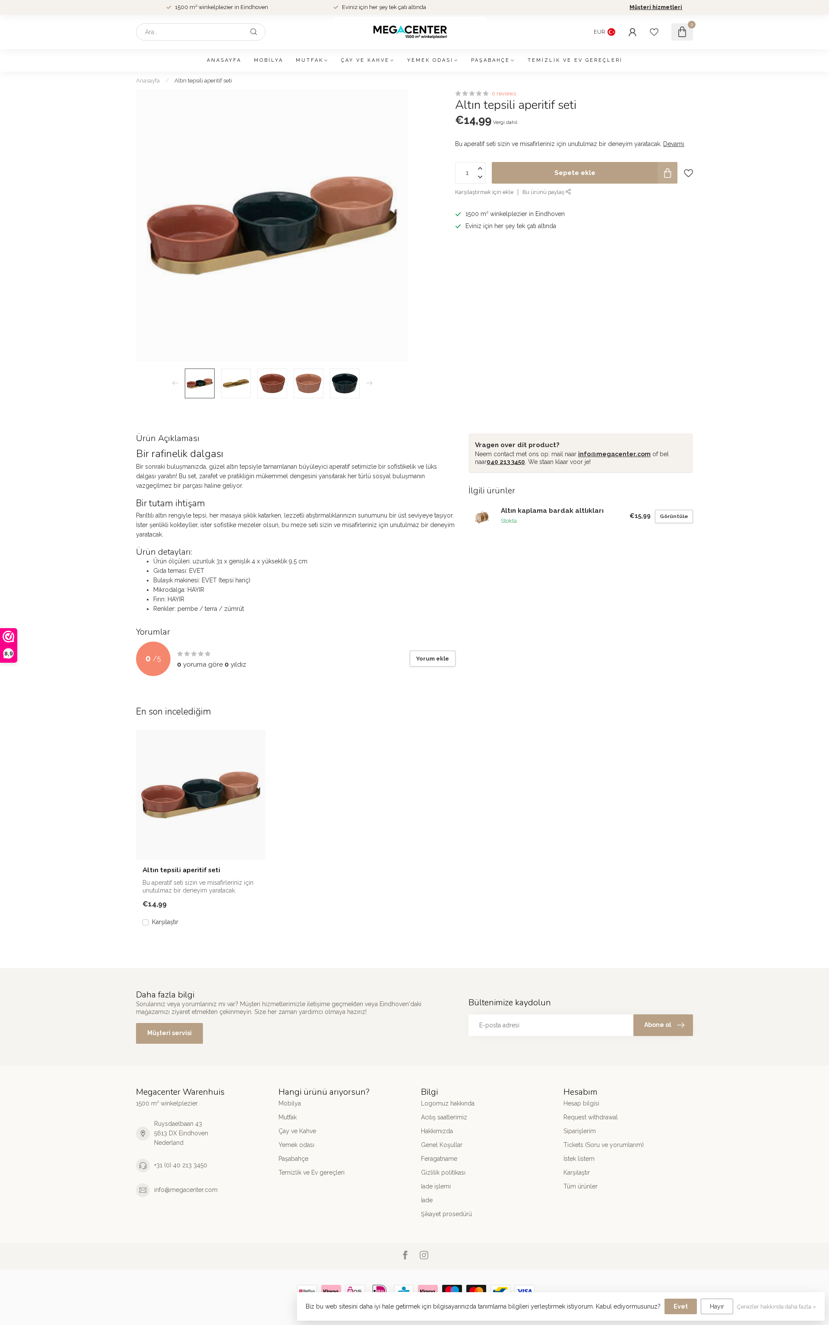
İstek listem (579, 1158)
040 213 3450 (506, 461)
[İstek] (654, 32)
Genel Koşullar (441, 1144)
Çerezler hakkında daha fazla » (776, 1306)
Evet (681, 1306)
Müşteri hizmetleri (656, 7)
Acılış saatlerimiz (444, 1117)
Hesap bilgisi (581, 1103)
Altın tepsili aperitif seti (203, 80)
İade (427, 1200)
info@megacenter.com (614, 454)
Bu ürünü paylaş (544, 192)
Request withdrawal (590, 1117)
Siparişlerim (579, 1131)
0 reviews (504, 93)
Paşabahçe (490, 60)
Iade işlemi (436, 1186)
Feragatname (439, 1158)
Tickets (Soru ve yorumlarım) (603, 1144)
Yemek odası (430, 60)
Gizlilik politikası (443, 1172)
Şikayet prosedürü (446, 1214)
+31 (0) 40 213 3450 (180, 1165)
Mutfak (309, 60)
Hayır (717, 1306)
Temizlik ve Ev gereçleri (575, 60)
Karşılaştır (165, 922)
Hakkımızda (437, 1131)
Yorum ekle (432, 658)
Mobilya (268, 60)
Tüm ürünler (580, 1186)
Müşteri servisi (169, 1032)
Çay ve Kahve (365, 60)
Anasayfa (224, 60)
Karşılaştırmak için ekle (484, 192)
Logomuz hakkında (448, 1103)
